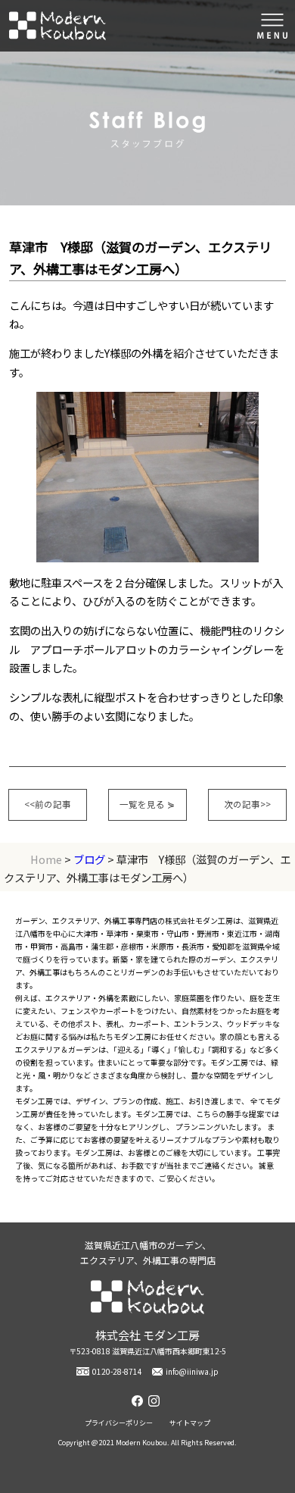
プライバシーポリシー (119, 1423)
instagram (155, 1401)
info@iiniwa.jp (192, 1371)
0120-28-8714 (117, 1371)
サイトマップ (189, 1423)
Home (46, 859)
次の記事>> (247, 804)
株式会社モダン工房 (57, 25)
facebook (139, 1401)
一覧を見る (147, 804)
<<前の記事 (47, 804)
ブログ (89, 859)
